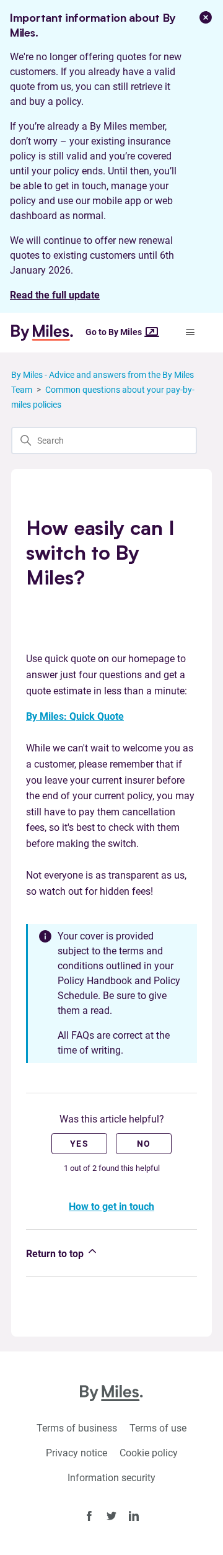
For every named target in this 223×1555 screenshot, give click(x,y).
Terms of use (157, 1428)
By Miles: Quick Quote (75, 716)
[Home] (47, 333)
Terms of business (77, 1428)
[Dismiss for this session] (205, 17)
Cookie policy (149, 1453)
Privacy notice (76, 1453)
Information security (111, 1478)
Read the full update (55, 295)
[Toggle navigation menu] (190, 333)
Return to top (56, 1254)
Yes (79, 1144)
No (144, 1144)
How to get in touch (111, 1206)
